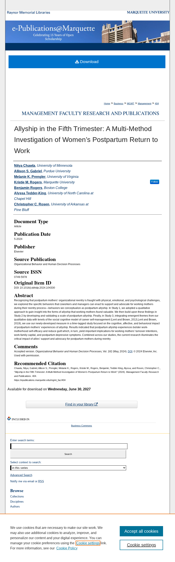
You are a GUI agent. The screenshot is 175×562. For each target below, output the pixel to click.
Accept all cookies (141, 531)
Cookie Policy (66, 548)
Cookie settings (88, 543)
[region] (87, 538)
